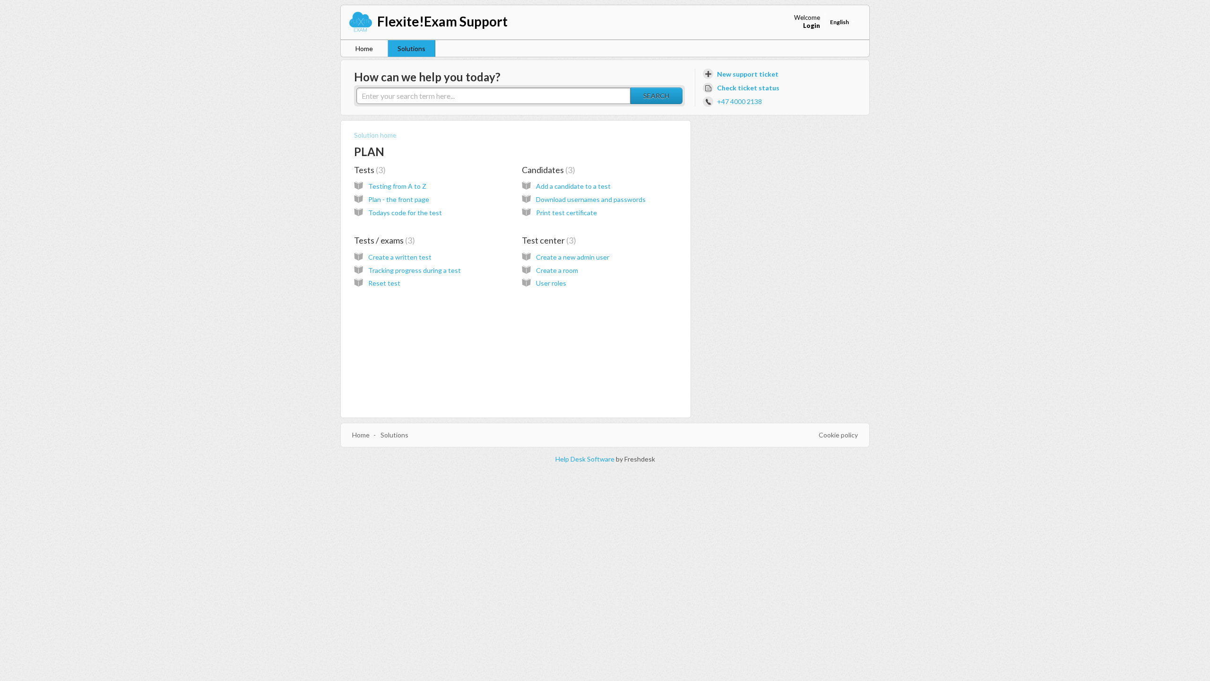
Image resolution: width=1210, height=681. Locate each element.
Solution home (375, 135)
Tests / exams (383, 240)
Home (364, 48)
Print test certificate (566, 213)
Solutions (411, 48)
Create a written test (400, 257)
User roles (551, 283)
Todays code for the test (405, 213)
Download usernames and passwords (591, 199)
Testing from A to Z (397, 186)
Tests (368, 170)
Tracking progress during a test (414, 270)
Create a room (557, 270)
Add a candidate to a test (573, 186)
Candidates (547, 170)
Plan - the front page (398, 199)
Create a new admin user (572, 257)
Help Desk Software (585, 459)
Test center (547, 240)
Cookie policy (838, 435)
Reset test (384, 283)
